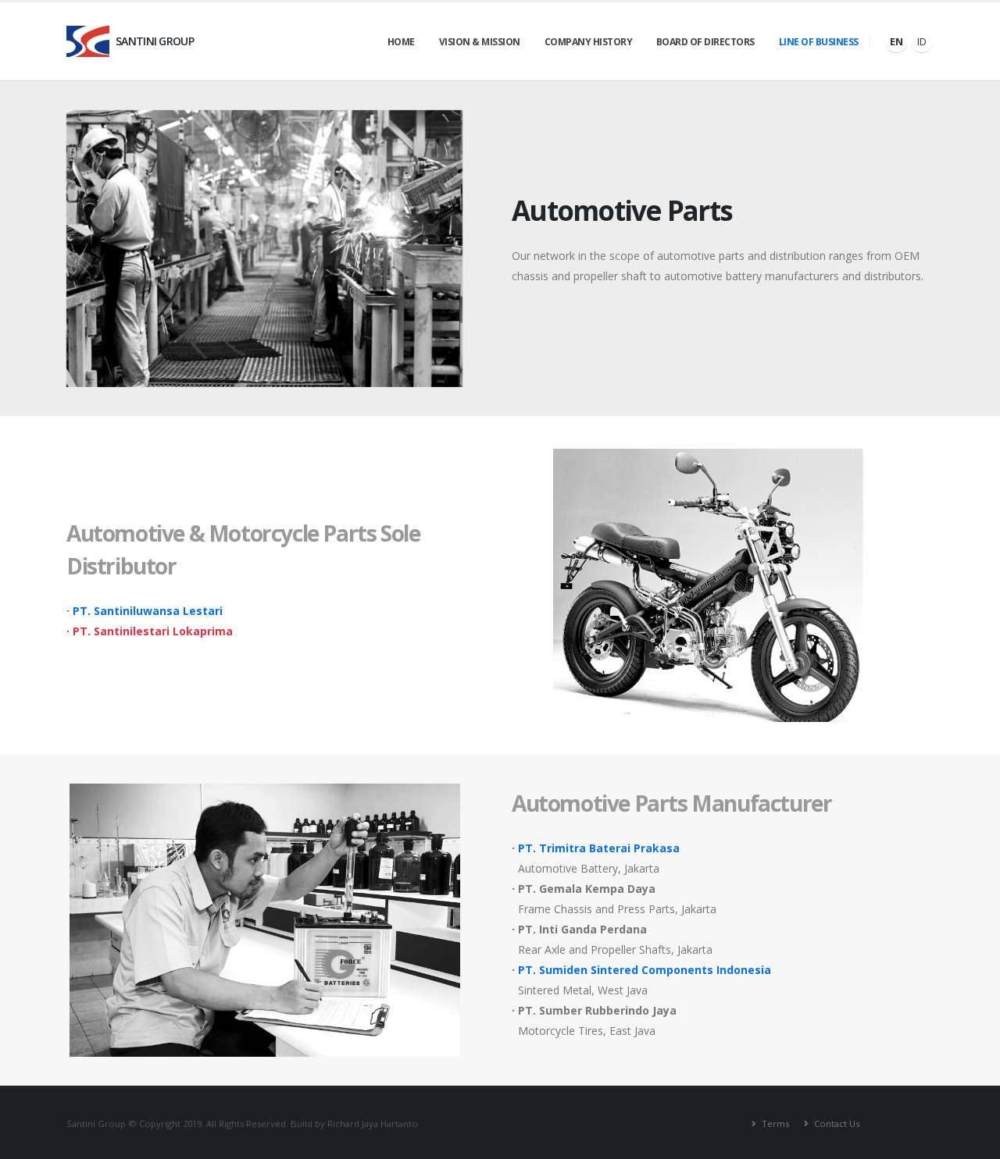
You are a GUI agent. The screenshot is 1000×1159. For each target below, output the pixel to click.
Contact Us (835, 1123)
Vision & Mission (479, 41)
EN (896, 41)
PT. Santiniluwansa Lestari (148, 610)
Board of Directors (705, 41)
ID (922, 41)
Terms (774, 1123)
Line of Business (819, 41)
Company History (589, 41)
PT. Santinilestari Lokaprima (153, 631)
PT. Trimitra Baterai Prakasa (599, 848)
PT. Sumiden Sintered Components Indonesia (644, 969)
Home (401, 41)
